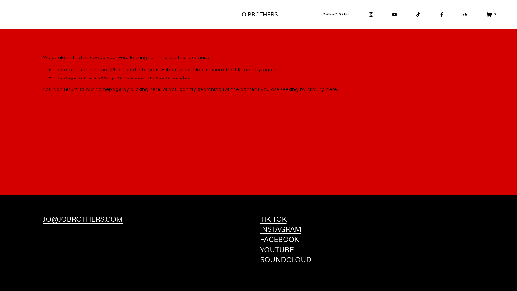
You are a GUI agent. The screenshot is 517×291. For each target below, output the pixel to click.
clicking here (145, 89)
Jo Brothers (259, 14)
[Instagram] (371, 14)
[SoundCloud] (465, 14)
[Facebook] (441, 14)
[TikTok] (418, 14)
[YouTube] (394, 14)
